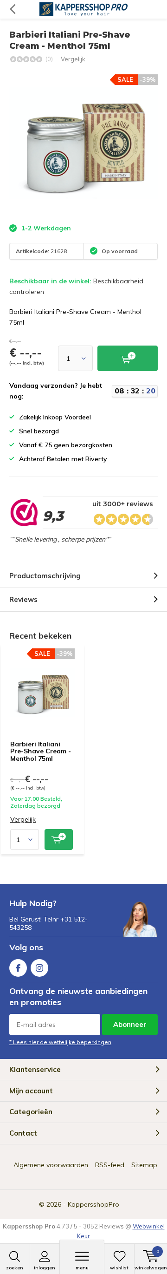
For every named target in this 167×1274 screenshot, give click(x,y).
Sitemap (144, 1165)
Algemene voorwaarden (50, 1165)
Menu (82, 1268)
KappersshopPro (93, 1204)
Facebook (18, 968)
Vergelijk (73, 59)
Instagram (39, 968)
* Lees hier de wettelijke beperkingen (60, 1042)
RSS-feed (109, 1165)
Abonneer (130, 1024)
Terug (12, 9)
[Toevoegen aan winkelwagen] (59, 839)
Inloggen (44, 1268)
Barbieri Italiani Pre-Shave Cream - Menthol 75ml (40, 751)
